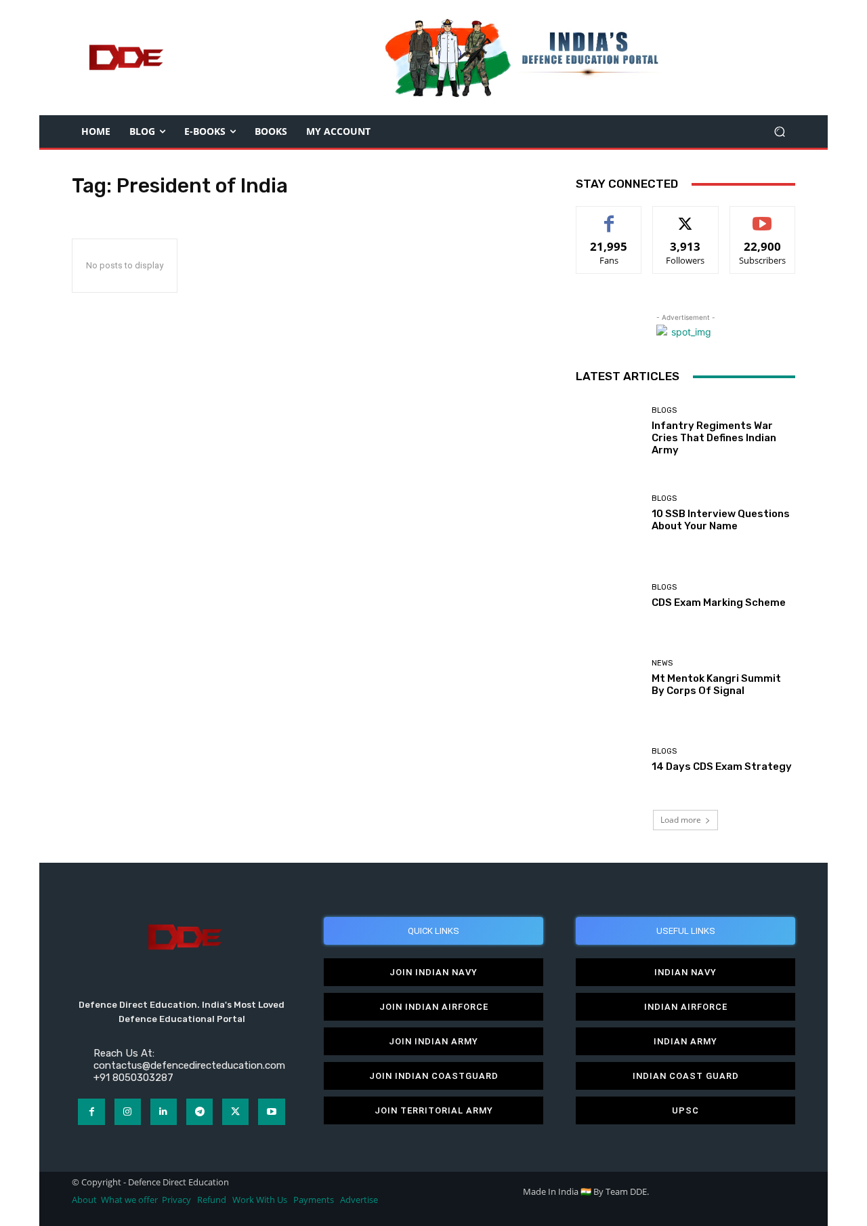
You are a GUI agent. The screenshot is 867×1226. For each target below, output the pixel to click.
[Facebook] (91, 1112)
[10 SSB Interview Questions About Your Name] (608, 513)
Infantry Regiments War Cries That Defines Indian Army (714, 438)
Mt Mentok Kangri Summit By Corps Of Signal (716, 684)
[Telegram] (199, 1112)
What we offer (129, 1200)
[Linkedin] (163, 1112)
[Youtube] (271, 1112)
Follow (686, 216)
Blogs (664, 410)
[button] (779, 132)
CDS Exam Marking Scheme (719, 602)
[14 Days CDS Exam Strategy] (608, 760)
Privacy (177, 1200)
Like (609, 216)
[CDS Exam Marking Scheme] (608, 595)
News (662, 663)
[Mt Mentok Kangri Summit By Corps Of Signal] (608, 678)
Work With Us (259, 1200)
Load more (680, 819)
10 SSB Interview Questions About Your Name (721, 520)
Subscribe (762, 216)
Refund (211, 1200)
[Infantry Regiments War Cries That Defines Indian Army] (608, 431)
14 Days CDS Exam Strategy (722, 766)
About (84, 1200)
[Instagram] (127, 1112)
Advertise (359, 1200)
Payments (313, 1200)
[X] (235, 1112)
